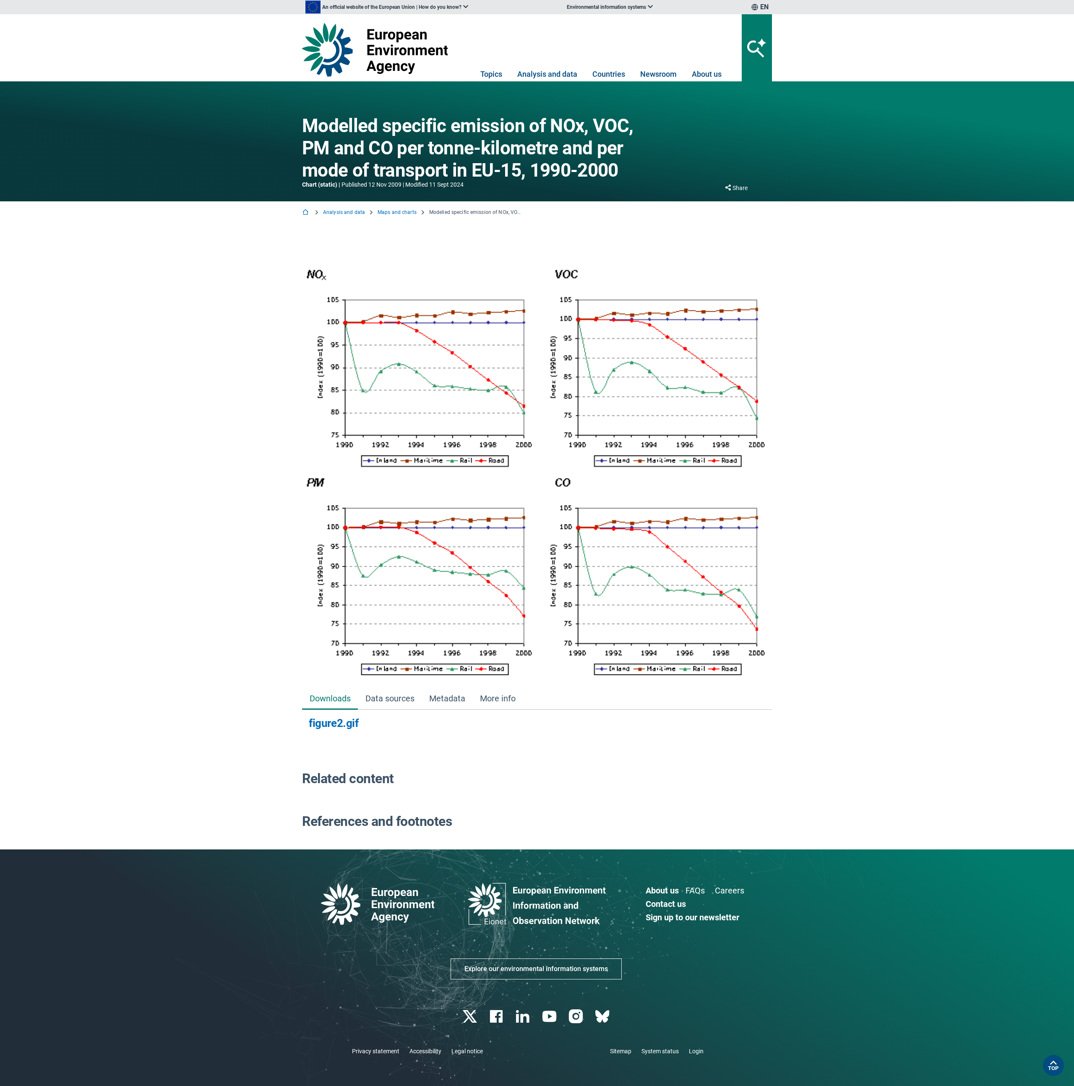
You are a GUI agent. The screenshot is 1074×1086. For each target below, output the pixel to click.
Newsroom (658, 74)
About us (707, 74)
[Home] (306, 212)
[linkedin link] (523, 1016)
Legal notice (467, 1051)
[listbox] (387, 7)
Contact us (666, 904)
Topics (491, 74)
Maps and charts (397, 212)
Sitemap (620, 1051)
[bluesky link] (603, 1016)
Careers (729, 890)
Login (696, 1051)
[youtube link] (550, 1016)
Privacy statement (375, 1051)
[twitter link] (470, 1016)
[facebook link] (497, 1016)
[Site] (378, 50)
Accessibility (425, 1051)
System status (660, 1051)
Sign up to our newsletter (692, 917)
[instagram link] (576, 1016)
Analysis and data (547, 74)
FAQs (695, 890)
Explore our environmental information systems (536, 969)
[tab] (330, 699)
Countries (608, 74)
